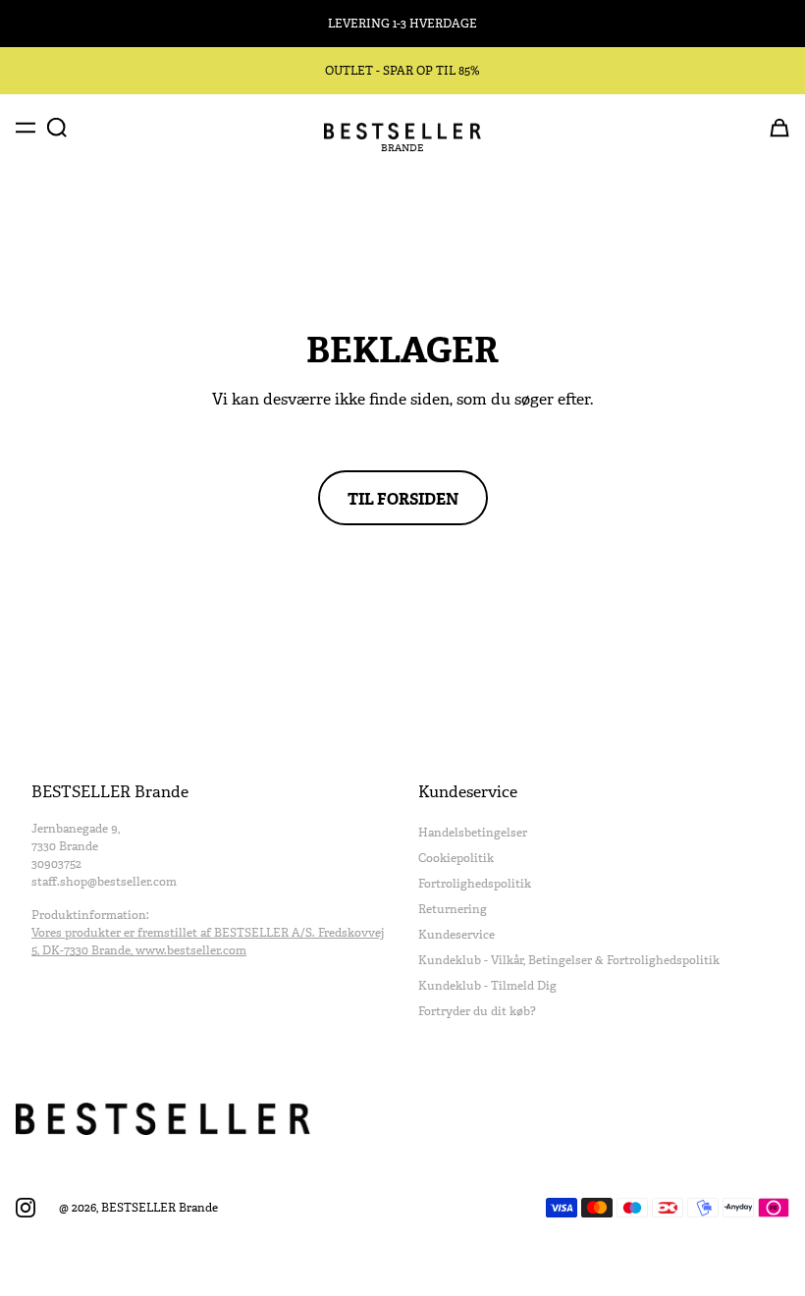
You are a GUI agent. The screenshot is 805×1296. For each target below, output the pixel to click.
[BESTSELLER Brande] (402, 131)
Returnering (452, 909)
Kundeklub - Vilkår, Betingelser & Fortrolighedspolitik (569, 960)
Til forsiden (403, 498)
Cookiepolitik (456, 858)
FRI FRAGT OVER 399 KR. (402, 23)
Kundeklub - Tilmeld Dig (487, 986)
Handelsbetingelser (472, 832)
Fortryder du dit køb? (477, 1011)
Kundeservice (456, 935)
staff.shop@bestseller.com (104, 882)
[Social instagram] (25, 1207)
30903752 (56, 864)
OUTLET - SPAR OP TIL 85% (402, 71)
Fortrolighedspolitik (474, 883)
